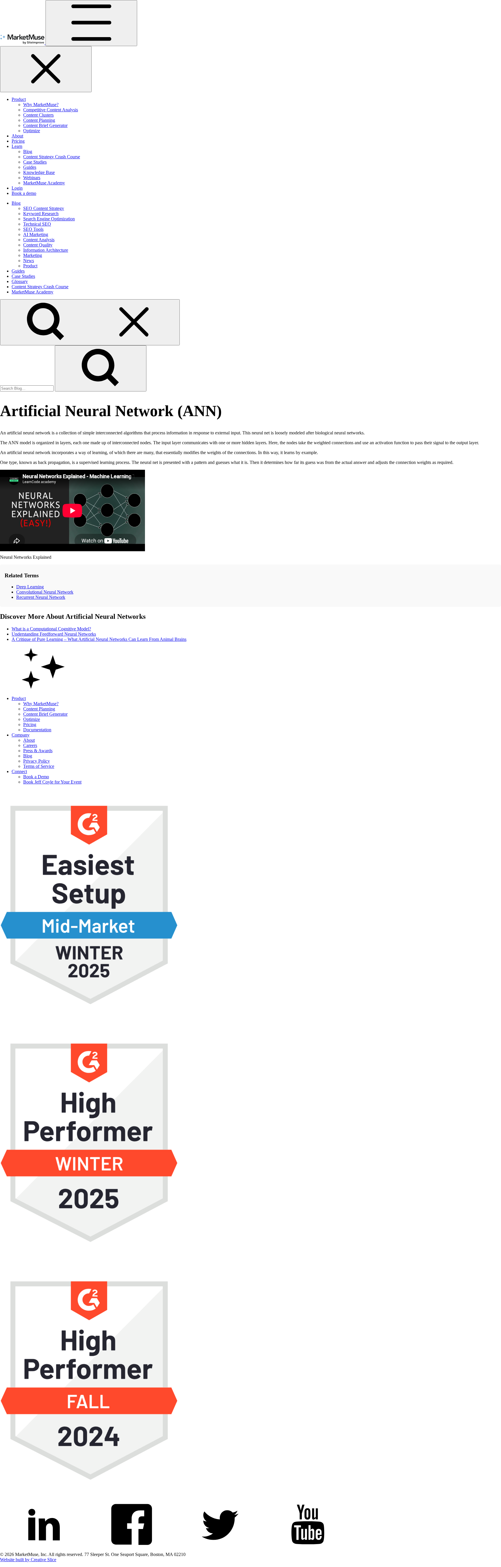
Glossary (20, 281)
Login (17, 188)
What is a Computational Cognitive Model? (51, 628)
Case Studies (35, 161)
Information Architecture (45, 250)
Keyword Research (41, 213)
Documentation (37, 729)
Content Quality (37, 244)
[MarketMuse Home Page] (43, 688)
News (28, 260)
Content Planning (39, 120)
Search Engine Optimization (49, 218)
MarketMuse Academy (44, 182)
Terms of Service (38, 766)
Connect (19, 771)
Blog (27, 151)
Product (19, 99)
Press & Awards (37, 750)
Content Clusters (38, 115)
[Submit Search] (100, 368)
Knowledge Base (39, 172)
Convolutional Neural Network (44, 592)
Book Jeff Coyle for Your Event (52, 781)
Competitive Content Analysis (50, 109)
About (17, 135)
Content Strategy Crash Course (51, 156)
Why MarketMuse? (41, 104)
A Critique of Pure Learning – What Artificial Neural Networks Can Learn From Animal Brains (99, 639)
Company (21, 734)
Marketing (32, 255)
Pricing (18, 141)
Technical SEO (37, 224)
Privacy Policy (36, 761)
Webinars (31, 177)
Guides (29, 167)
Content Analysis (39, 239)
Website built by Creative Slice (28, 1559)
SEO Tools (33, 229)
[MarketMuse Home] (23, 42)
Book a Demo (36, 776)
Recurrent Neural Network (40, 597)
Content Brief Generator (45, 125)
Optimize (31, 130)
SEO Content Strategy (43, 208)
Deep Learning (30, 586)
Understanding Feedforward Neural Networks (54, 634)
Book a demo (24, 193)
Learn (17, 146)
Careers (30, 745)
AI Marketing (35, 234)
